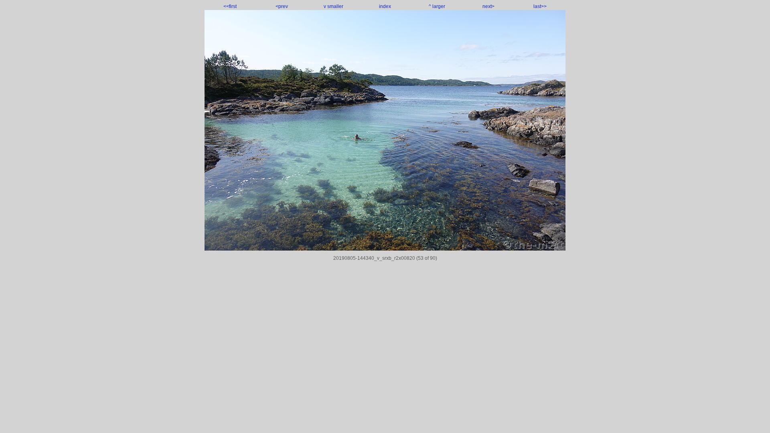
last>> (540, 6)
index (385, 6)
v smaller (333, 6)
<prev (282, 6)
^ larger (437, 6)
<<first (230, 6)
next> (488, 6)
